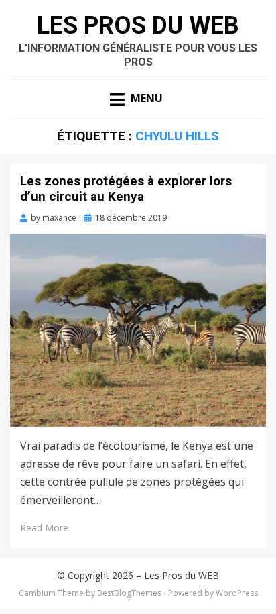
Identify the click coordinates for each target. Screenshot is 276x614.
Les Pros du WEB (138, 25)
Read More (44, 527)
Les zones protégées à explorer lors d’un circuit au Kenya (126, 188)
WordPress (237, 593)
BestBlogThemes (129, 593)
